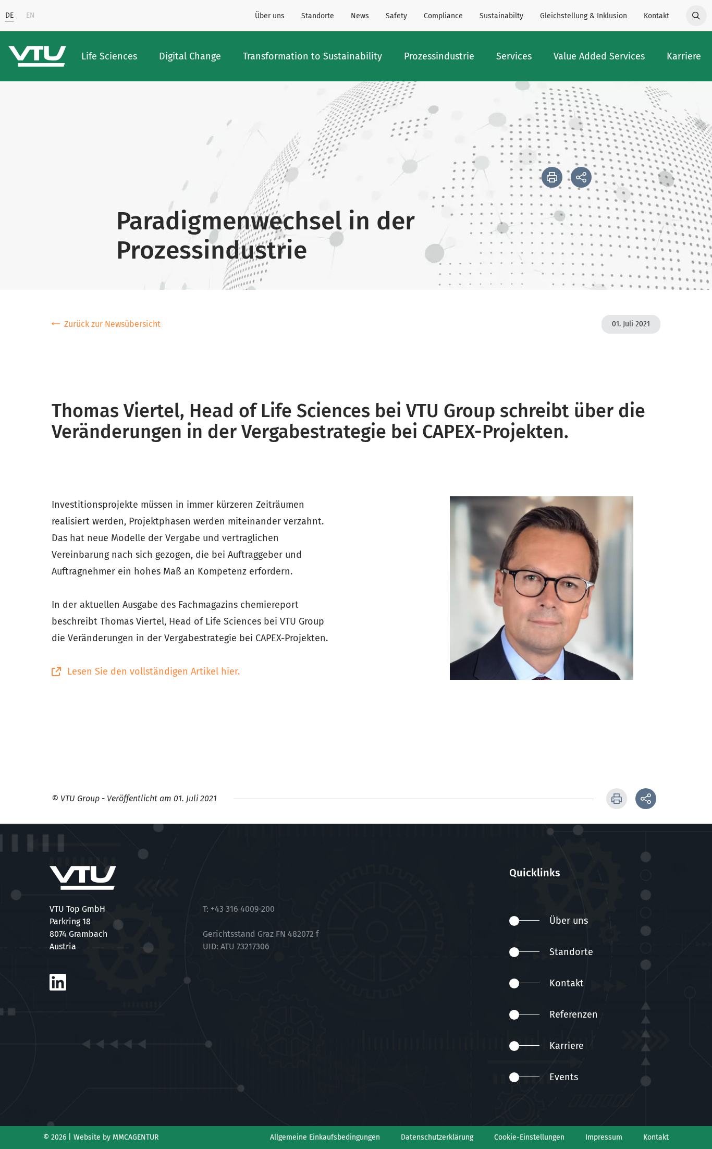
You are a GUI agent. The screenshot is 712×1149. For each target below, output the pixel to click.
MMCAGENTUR (135, 1137)
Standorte (317, 15)
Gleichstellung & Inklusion (583, 15)
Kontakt (656, 15)
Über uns (270, 15)
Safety (396, 15)
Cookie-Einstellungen (529, 1137)
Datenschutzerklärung (437, 1137)
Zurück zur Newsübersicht (112, 324)
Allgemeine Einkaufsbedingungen (325, 1137)
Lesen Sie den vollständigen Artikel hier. (153, 671)
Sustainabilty (501, 15)
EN (30, 15)
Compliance (443, 15)
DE (9, 15)
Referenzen (573, 1014)
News (360, 15)
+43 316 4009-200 (243, 909)
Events (563, 1077)
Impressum (603, 1137)
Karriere (566, 1046)
